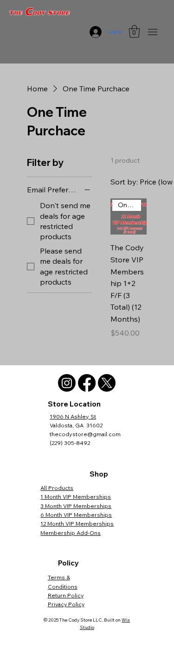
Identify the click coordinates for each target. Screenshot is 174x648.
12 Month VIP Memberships (77, 523)
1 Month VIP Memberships (75, 496)
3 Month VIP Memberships (75, 505)
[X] (107, 383)
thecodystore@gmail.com (85, 434)
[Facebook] (87, 383)
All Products (56, 487)
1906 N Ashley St (73, 416)
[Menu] (152, 32)
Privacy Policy (66, 604)
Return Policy (66, 595)
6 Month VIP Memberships (76, 514)
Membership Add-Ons (70, 532)
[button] (134, 31)
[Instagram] (67, 383)
